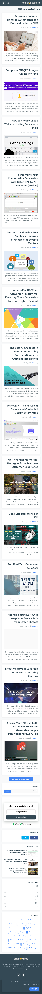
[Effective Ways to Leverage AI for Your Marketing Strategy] (21, 693)
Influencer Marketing (19, 936)
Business (12, 924)
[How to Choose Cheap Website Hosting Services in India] (21, 145)
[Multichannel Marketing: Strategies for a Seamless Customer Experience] (21, 484)
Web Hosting (12, 948)
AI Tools (28, 920)
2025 (21, 889)
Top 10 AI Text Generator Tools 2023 (23, 566)
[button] (39, 3)
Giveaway (13, 932)
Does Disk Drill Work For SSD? (23, 516)
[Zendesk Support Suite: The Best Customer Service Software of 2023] (33, 862)
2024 (21, 893)
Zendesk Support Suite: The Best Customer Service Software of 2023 (15, 862)
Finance (11, 928)
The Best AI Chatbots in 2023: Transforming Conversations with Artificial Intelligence (24, 354)
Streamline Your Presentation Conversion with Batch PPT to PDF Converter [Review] (23, 181)
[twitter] (25, 837)
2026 (21, 886)
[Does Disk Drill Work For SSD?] (21, 535)
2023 (21, 896)
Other (12, 940)
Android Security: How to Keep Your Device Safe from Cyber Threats (23, 619)
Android (19, 920)
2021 (21, 903)
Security (25, 944)
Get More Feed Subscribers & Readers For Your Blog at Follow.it (17, 853)
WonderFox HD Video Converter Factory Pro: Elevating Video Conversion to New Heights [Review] (21, 296)
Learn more (35, 984)
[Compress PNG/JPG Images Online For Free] (21, 91)
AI (36, 920)
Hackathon (33, 936)
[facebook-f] (34, 837)
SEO (17, 944)
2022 (21, 900)
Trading (22, 948)
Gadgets (22, 932)
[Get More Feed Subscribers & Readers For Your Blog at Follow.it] (33, 853)
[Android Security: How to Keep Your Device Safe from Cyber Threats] (21, 639)
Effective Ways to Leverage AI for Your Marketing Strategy (21, 673)
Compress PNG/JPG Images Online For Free (22, 72)
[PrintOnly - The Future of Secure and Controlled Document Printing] (21, 430)
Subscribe (21, 817)
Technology (33, 948)
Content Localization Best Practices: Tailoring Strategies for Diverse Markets (22, 238)
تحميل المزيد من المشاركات (20, 779)
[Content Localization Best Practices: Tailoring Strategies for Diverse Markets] (21, 261)
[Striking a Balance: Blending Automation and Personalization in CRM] (21, 41)
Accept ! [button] (34, 989)
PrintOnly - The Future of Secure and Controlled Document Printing (22, 410)
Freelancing (33, 932)
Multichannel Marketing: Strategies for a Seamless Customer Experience (22, 464)
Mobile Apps (21, 940)
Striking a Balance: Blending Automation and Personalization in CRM (22, 20)
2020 (21, 906)
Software (9, 944)
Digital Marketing (31, 928)
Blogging (21, 924)
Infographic (33, 940)
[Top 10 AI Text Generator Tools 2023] (21, 585)
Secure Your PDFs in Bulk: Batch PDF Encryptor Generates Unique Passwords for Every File (22, 729)
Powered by (26, 824)
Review (34, 944)
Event (20, 928)
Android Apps (32, 924)
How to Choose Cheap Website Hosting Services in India (21, 125)
